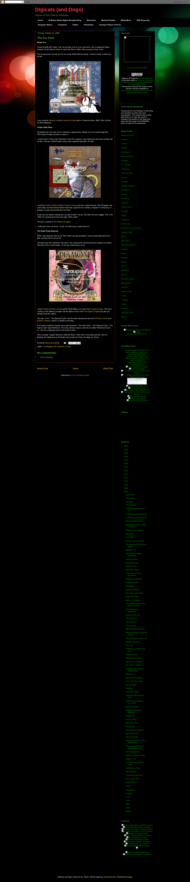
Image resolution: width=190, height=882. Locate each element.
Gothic (123, 215)
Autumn (124, 143)
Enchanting (130, 726)
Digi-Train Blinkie (137, 360)
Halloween (125, 220)
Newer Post (42, 368)
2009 (126, 488)
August (129, 794)
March (129, 811)
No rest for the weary (134, 678)
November (130, 498)
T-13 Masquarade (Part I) (136, 517)
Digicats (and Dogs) (59, 9)
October (129, 502)
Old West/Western (128, 245)
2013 (126, 474)
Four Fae (129, 537)
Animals (124, 139)
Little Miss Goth (132, 596)
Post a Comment (46, 357)
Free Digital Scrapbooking (93, 311)
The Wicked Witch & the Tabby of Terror (135, 605)
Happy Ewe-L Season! (135, 530)
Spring (123, 275)
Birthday (124, 160)
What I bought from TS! (135, 629)
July (128, 797)
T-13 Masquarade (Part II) (136, 514)
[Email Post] (65, 343)
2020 (126, 453)
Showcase (91, 20)
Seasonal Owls (132, 654)
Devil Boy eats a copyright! (132, 610)
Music (123, 237)
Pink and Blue (131, 719)
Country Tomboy (51, 205)
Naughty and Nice (133, 642)
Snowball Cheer (132, 563)
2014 (126, 470)
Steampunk (125, 283)
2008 (126, 492)
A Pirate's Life (54, 309)
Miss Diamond (59, 346)
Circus (123, 177)
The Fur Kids (131, 625)
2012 (126, 478)
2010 (126, 485)
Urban (123, 304)
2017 (126, 460)
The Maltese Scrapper (62, 222)
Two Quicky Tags (132, 779)
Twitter (75, 25)
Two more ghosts (133, 752)
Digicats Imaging (128, 186)
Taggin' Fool (131, 759)
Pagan (123, 253)
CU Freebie (126, 165)
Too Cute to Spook (133, 665)
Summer (124, 287)
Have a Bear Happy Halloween (134, 554)
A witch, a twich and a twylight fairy (134, 669)
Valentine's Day (127, 313)
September (131, 790)
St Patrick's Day (127, 279)
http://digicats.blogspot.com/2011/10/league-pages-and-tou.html (137, 92)
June (128, 801)
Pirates (124, 262)
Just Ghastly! (131, 772)
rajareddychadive (110, 877)
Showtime (125, 270)
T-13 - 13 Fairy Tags (134, 681)
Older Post (108, 368)
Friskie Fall (130, 716)
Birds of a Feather (133, 600)
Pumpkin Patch (132, 559)
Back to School (127, 156)
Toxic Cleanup (131, 618)
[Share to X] (74, 343)
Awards (124, 148)
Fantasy (124, 203)
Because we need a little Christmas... (136, 526)
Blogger (129, 877)
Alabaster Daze (132, 723)
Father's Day (126, 207)
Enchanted (130, 586)
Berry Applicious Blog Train (137, 352)
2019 (126, 456)
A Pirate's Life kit (101, 318)
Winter (123, 317)
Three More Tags (133, 768)
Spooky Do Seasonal (134, 661)
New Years (125, 241)
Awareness (125, 152)
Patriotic (124, 258)
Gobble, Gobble (132, 582)
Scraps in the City (133, 615)
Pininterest (88, 25)
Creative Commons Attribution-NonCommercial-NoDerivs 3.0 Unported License (137, 82)
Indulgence (130, 674)
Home (40, 20)
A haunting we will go (134, 775)
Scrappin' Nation (45, 25)
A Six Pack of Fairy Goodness (133, 574)
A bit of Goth (131, 782)
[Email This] (69, 343)
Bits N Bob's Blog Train (137, 354)
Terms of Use (126, 291)
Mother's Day (126, 232)
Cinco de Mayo (127, 173)
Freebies (124, 211)
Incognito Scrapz (97, 309)
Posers (128, 786)
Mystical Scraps (108, 20)
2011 (126, 481)
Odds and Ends (132, 737)
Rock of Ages (131, 685)
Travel (123, 296)
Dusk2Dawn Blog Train (137, 363)
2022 (126, 446)
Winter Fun (53, 120)
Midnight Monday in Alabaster (134, 711)
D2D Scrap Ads (143, 20)
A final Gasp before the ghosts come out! (135, 747)
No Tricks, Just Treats (134, 593)
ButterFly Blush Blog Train (137, 356)
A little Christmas (132, 590)
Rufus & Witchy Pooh (134, 521)
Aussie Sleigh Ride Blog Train (137, 350)
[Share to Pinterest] (79, 343)
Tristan (68, 346)
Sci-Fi (123, 266)
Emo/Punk (125, 199)
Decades (124, 182)
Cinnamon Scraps (69, 120)
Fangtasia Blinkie (137, 365)
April (128, 808)
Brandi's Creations (44, 321)
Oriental (124, 249)
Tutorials (124, 300)
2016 (126, 464)
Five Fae (129, 645)
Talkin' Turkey (131, 566)
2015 (126, 467)
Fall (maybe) (131, 505)
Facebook (62, 25)
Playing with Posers (134, 658)
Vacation (124, 308)
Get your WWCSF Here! (137, 334)
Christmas (125, 169)
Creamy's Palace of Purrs (110, 25)
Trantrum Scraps (70, 205)
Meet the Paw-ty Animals (131, 228)
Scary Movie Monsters (135, 730)
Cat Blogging (48, 346)
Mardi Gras (125, 224)
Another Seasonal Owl (135, 541)
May (128, 804)
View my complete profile (137, 68)
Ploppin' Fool (131, 550)
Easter (123, 194)
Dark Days (130, 534)
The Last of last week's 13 (136, 638)
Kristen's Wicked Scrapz (135, 755)
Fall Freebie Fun (132, 733)
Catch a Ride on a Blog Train (137, 358)
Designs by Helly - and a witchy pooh (136, 741)
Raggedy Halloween (134, 579)
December (130, 495)
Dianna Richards (145, 78)
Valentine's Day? (132, 570)
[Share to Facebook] (77, 343)
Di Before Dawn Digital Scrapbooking (64, 20)
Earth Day (125, 190)
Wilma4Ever (126, 20)
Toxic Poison (131, 622)
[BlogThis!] (72, 343)
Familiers (129, 688)
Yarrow (44, 309)
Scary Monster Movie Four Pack (134, 702)
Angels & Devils (127, 135)
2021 (126, 449)
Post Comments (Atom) (80, 375)
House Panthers (132, 707)
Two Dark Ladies (132, 692)
